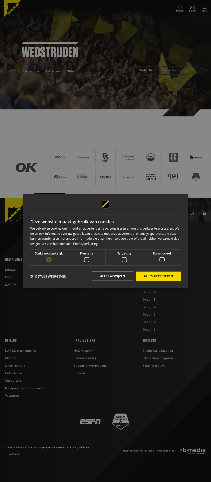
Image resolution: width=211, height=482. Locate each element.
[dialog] (105, 241)
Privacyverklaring (85, 244)
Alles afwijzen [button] (112, 276)
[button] (48, 276)
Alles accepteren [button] (158, 276)
